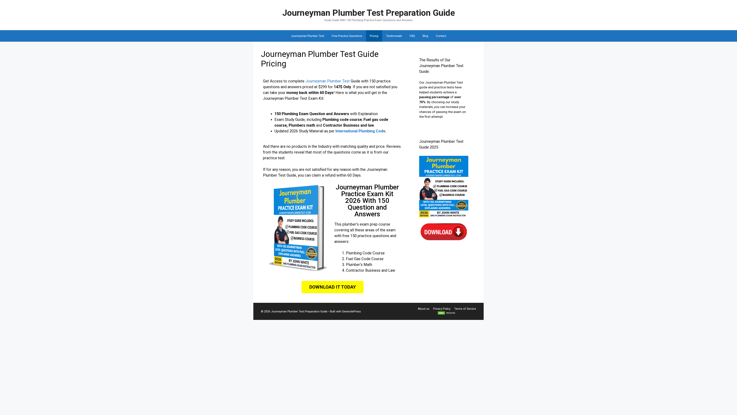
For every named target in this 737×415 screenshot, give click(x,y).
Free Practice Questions (347, 36)
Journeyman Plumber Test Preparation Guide (368, 13)
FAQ (412, 36)
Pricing (374, 36)
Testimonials (394, 36)
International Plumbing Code (360, 131)
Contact (441, 36)
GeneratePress (351, 311)
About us (423, 308)
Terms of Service (465, 308)
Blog (425, 36)
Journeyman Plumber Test (307, 36)
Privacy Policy (441, 308)
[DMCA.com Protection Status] (447, 314)
